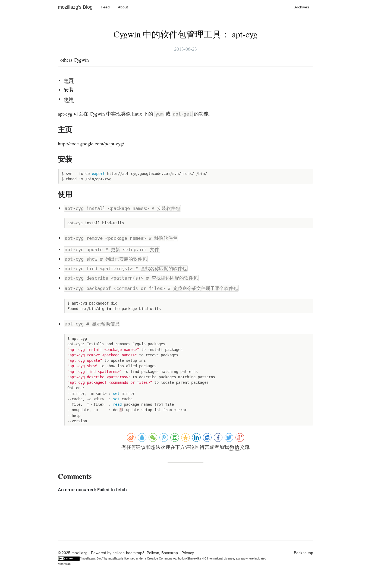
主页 (69, 80)
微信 (234, 447)
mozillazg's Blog (75, 7)
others (66, 59)
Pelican (153, 553)
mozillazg (114, 558)
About (123, 7)
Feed (105, 7)
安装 (69, 89)
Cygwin (81, 59)
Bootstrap (169, 553)
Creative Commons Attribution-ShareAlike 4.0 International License (190, 558)
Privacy (187, 553)
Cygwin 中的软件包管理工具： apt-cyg (185, 34)
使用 (69, 99)
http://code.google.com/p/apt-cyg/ (91, 143)
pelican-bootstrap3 (128, 553)
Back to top (303, 553)
